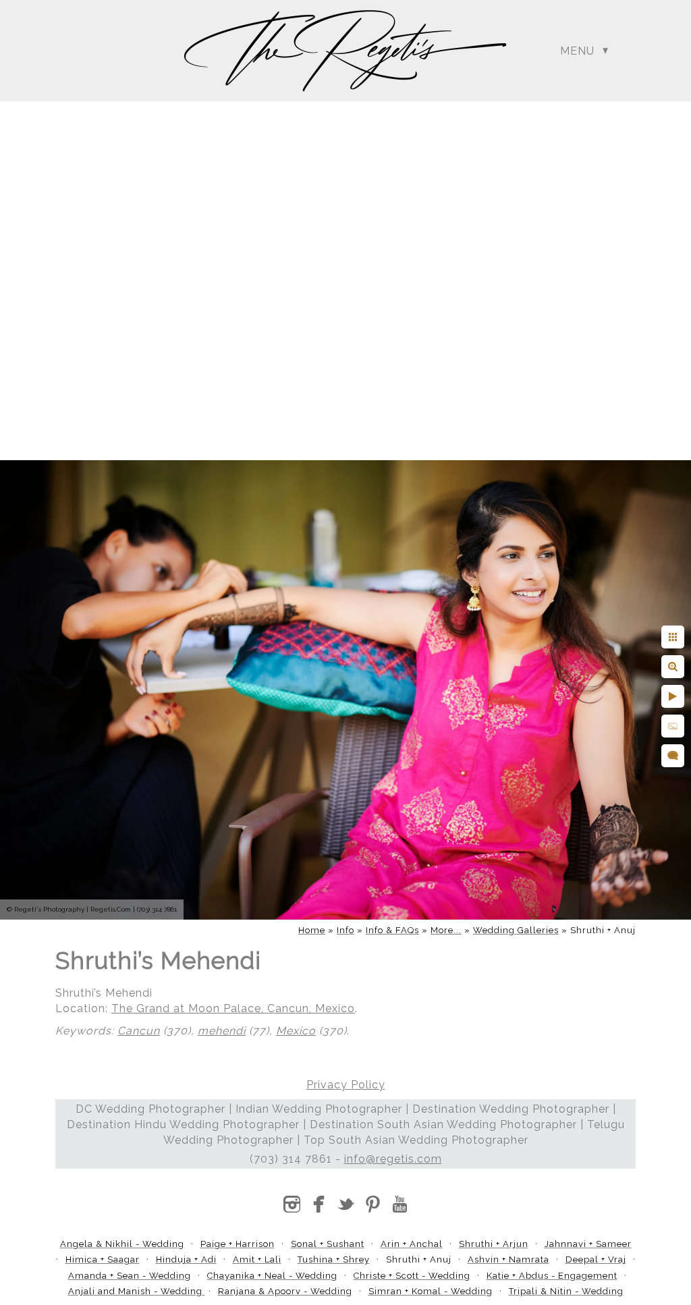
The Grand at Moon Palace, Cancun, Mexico (233, 1008)
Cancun (138, 1030)
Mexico (296, 1030)
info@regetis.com (393, 1159)
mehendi (222, 1030)
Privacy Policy (345, 1084)
